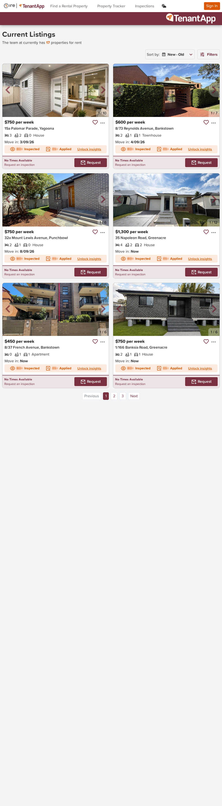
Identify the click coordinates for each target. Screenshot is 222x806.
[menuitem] (176, 54)
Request (94, 162)
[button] (7, 90)
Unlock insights (89, 149)
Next (134, 396)
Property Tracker (111, 6)
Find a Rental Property (69, 6)
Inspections (144, 6)
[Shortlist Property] (95, 122)
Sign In (212, 5)
